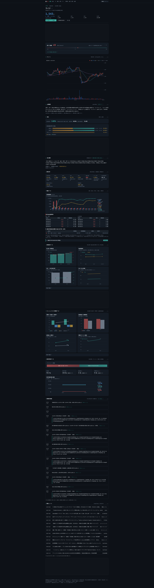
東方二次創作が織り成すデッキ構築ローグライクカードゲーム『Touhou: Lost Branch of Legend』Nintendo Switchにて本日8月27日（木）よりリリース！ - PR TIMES (78, 520)
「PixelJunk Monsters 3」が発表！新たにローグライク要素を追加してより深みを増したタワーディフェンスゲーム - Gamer (78, 510)
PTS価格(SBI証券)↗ (61, 20)
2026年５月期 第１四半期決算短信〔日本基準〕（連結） (66, 458)
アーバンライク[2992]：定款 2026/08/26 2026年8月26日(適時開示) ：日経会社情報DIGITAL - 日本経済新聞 (75, 553)
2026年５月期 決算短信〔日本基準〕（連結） (64, 415)
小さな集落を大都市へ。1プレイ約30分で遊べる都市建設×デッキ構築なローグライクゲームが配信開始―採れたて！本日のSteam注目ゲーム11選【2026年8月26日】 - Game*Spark (77, 546)
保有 (60, 1)
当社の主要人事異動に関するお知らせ (62, 430)
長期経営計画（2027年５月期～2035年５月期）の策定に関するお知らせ (70, 402)
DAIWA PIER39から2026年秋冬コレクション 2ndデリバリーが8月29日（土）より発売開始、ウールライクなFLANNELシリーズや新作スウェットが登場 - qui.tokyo (78, 533)
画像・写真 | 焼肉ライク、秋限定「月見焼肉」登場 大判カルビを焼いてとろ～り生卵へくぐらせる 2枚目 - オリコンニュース (76, 530)
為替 (70, 1)
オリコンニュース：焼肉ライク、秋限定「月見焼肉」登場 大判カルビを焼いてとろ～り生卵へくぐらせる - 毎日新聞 (76, 536)
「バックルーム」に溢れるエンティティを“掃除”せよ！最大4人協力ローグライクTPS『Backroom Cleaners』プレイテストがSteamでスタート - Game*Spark (77, 549)
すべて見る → (100, 398)
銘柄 (50, 1)
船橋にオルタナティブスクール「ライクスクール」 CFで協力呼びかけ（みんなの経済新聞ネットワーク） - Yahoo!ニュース (76, 539)
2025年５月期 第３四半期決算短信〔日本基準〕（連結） (66, 491)
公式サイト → (100, 104)
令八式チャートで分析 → (51, 20)
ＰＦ (63, 1)
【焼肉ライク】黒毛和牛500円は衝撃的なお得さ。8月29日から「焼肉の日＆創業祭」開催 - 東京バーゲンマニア (75, 526)
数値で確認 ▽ (49, 288)
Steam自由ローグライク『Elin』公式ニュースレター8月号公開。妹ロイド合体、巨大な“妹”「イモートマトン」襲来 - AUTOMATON (77, 513)
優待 (58, 1)
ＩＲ (55, 1)
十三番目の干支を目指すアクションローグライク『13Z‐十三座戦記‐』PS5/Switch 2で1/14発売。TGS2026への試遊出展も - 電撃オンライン (76, 507)
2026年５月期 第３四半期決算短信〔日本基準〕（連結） (66, 434)
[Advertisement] (77, 32)
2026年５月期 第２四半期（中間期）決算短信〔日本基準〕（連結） (69, 448)
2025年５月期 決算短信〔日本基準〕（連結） (64, 477)
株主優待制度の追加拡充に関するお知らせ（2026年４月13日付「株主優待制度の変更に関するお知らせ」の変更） (78, 425)
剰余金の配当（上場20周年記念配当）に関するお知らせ (66, 472)
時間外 (67, 1)
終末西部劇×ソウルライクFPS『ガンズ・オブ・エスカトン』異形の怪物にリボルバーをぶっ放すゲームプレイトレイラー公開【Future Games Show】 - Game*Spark (77, 543)
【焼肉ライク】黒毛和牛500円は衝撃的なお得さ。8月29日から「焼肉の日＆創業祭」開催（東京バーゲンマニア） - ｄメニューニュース (76, 523)
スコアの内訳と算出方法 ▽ (52, 52)
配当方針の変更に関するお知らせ (62, 406)
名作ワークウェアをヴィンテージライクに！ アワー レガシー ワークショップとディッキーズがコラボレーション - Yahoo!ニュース (76, 516)
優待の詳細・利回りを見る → (98, 157)
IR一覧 (68, 20)
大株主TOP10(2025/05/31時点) (77, 240)
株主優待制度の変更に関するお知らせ (62, 444)
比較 (53, 1)
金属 (75, 1)
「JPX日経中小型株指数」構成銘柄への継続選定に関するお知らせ (68, 468)
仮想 (72, 1)
